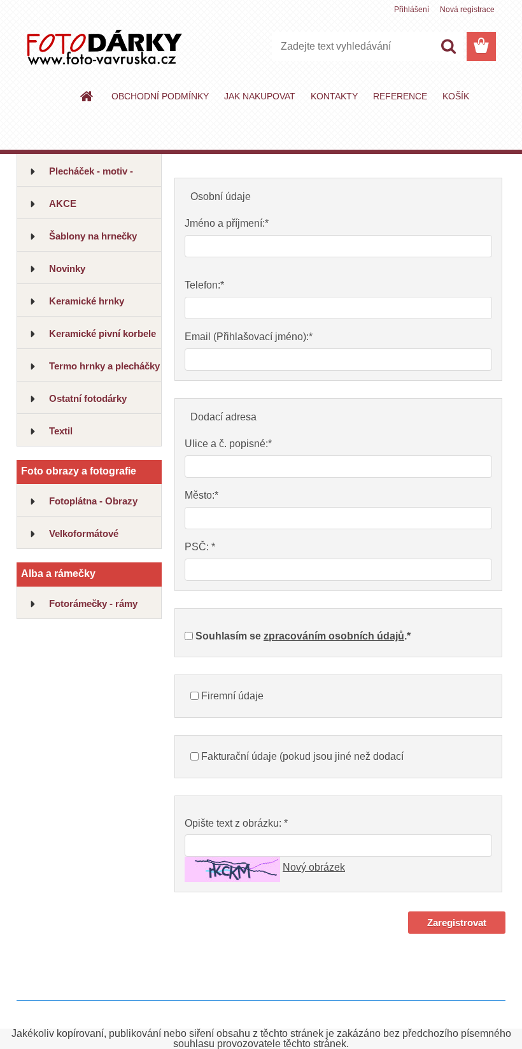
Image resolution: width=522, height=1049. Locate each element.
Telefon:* (204, 285)
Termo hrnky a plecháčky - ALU (104, 371)
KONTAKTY (334, 96)
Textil (61, 430)
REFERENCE (400, 96)
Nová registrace (467, 9)
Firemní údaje (232, 695)
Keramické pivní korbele (102, 333)
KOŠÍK (455, 96)
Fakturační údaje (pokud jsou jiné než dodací (302, 756)
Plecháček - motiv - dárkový (91, 176)
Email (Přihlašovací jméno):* (249, 336)
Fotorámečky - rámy (93, 603)
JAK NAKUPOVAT (259, 96)
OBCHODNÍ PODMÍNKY (160, 96)
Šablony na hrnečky (93, 236)
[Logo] (104, 47)
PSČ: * (200, 546)
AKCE (62, 203)
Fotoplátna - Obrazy (93, 501)
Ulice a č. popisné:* (228, 443)
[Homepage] (87, 96)
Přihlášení (411, 9)
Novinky (67, 268)
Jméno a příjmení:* (227, 223)
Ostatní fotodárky (88, 398)
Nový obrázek (314, 867)
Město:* (201, 495)
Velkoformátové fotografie (83, 538)
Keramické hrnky (86, 301)
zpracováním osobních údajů (334, 636)
